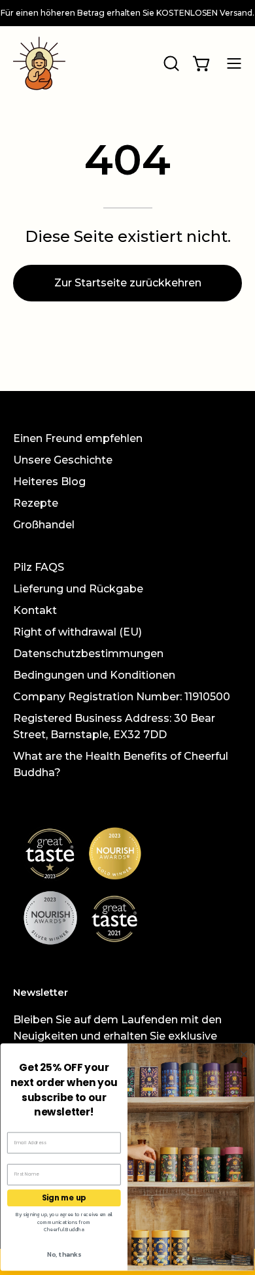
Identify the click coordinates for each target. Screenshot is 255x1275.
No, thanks (64, 1254)
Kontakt (35, 610)
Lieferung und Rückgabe (78, 589)
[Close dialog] (243, 1054)
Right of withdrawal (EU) (77, 632)
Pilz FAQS (38, 567)
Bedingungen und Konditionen (94, 675)
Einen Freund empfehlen (78, 438)
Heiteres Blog (49, 481)
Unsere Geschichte (62, 460)
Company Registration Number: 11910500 (121, 696)
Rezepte (35, 503)
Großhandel (44, 524)
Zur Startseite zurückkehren (127, 283)
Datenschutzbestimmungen (88, 653)
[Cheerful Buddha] (39, 63)
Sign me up (64, 1198)
